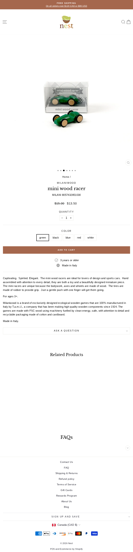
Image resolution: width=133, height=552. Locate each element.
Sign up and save (65, 516)
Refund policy (66, 479)
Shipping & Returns (66, 473)
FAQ (66, 467)
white (90, 237)
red (79, 237)
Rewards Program (66, 495)
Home (65, 176)
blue (68, 237)
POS (52, 549)
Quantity (66, 211)
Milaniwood (66, 183)
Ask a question (66, 330)
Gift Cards (66, 490)
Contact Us (66, 462)
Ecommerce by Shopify (71, 549)
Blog (66, 507)
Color (66, 231)
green (42, 237)
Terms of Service (66, 484)
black (56, 237)
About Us (66, 501)
